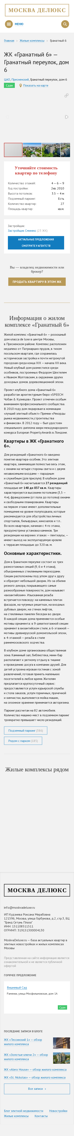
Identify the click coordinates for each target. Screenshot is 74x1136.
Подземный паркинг (25, 730)
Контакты (41, 1116)
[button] (66, 95)
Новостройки (58, 1111)
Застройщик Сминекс (22, 230)
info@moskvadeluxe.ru (19, 907)
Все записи (36, 1089)
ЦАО (7, 79)
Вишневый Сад (17, 987)
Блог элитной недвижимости (23, 1111)
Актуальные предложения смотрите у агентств (36, 243)
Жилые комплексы (16, 1116)
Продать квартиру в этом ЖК (37, 282)
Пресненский (20, 79)
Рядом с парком (23, 741)
